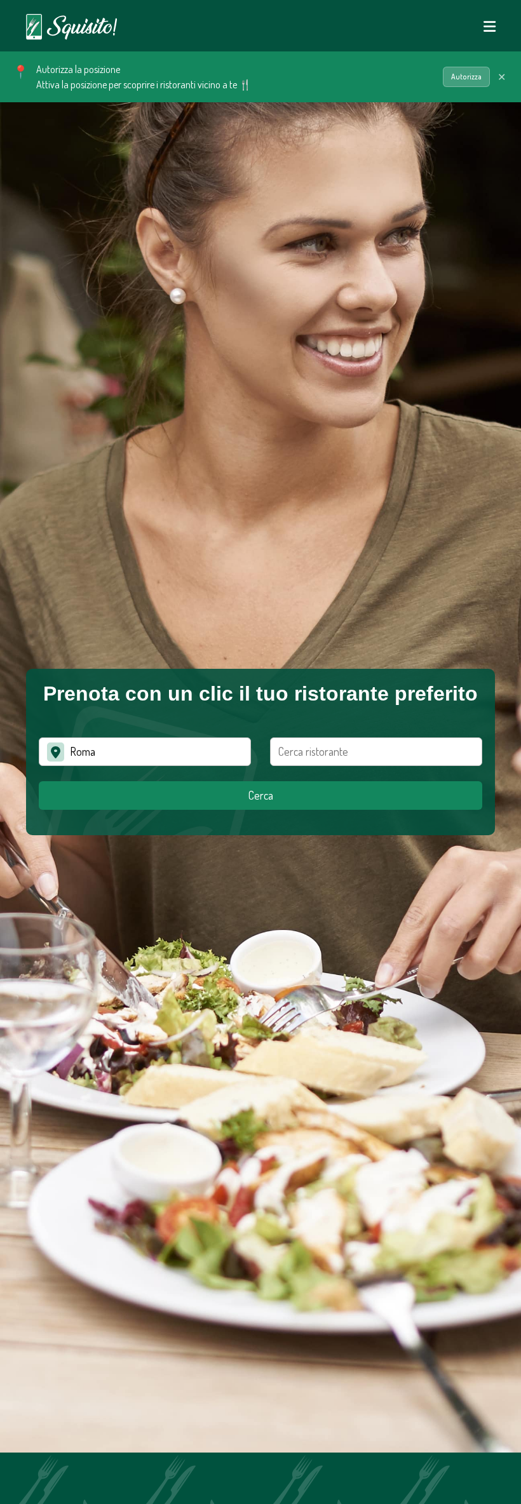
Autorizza (466, 76)
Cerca (260, 795)
